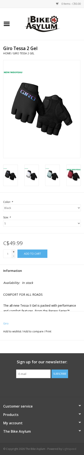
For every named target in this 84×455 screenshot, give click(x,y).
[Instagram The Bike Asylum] (57, 386)
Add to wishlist (12, 331)
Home (7, 53)
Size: (7, 217)
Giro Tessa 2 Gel (23, 53)
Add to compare (33, 331)
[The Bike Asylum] (48, 23)
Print (48, 331)
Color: (8, 202)
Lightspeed (69, 449)
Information (12, 271)
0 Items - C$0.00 (71, 4)
